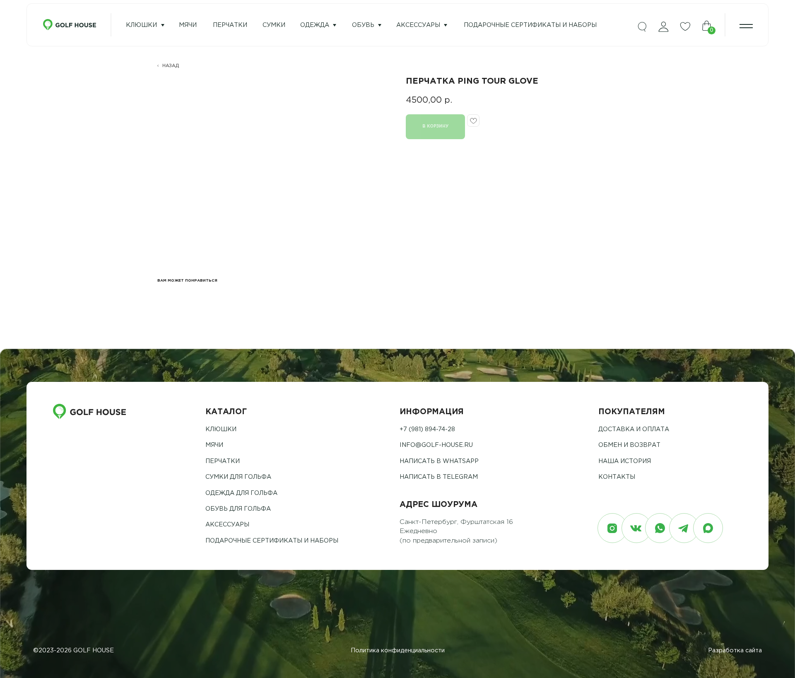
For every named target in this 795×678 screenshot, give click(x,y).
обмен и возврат (629, 445)
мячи (188, 25)
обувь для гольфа (238, 509)
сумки (274, 25)
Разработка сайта (735, 650)
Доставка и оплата (633, 429)
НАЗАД (170, 66)
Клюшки (141, 25)
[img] (642, 27)
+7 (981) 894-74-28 (427, 429)
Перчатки (222, 461)
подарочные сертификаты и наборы (530, 25)
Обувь (363, 25)
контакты (616, 477)
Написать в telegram (439, 477)
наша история (624, 461)
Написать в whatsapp (439, 461)
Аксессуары (418, 25)
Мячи (214, 445)
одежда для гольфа (241, 493)
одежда (314, 25)
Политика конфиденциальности (398, 650)
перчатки (230, 25)
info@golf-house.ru (436, 445)
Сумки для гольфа (238, 477)
